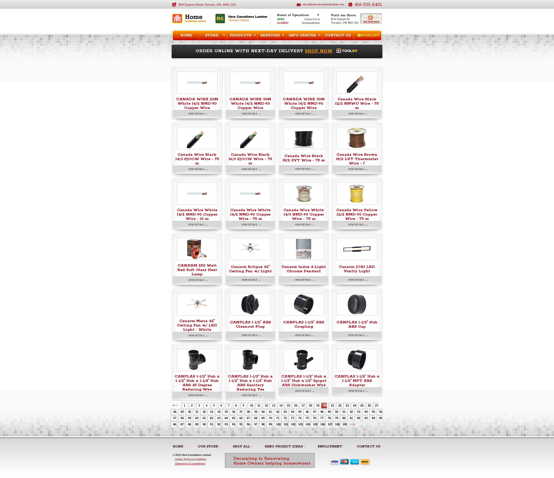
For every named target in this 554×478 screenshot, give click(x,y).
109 (344, 424)
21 (332, 405)
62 (211, 418)
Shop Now (319, 51)
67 (248, 418)
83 (365, 418)
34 (218, 411)
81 (351, 418)
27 (376, 405)
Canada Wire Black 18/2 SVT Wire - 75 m (303, 158)
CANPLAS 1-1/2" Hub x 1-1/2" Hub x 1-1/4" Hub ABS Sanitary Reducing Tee (250, 383)
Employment (330, 446)
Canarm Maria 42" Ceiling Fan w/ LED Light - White (197, 325)
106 (322, 424)
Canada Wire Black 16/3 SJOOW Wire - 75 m (250, 158)
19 (317, 405)
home (178, 446)
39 (255, 411)
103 (299, 424)
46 (307, 411)
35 (226, 411)
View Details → (198, 113)
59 (189, 418)
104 (307, 424)
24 (354, 405)
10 (251, 405)
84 (373, 418)
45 (299, 411)
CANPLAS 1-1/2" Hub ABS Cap (357, 324)
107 (329, 424)
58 (182, 418)
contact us (368, 446)
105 (314, 424)
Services (270, 35)
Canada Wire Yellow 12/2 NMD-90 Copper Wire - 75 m (357, 214)
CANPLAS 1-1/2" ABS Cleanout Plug (250, 324)
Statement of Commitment (190, 463)
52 (351, 411)
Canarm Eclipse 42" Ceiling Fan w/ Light (250, 269)
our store (208, 446)
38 (248, 411)
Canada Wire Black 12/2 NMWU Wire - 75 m (357, 103)
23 (347, 405)
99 (270, 424)
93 (226, 424)
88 (189, 424)
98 (262, 424)
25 (361, 405)
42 (277, 411)
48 (321, 411)
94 (233, 424)
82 (358, 418)
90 (204, 424)
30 (189, 411)
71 (277, 418)
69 (262, 418)
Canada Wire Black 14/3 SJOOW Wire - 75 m (197, 158)
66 (240, 418)
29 (182, 411)
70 (270, 418)
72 (285, 418)
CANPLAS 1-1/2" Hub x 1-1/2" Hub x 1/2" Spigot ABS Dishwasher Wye (303, 380)
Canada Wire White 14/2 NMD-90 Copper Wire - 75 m (250, 214)
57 (174, 418)
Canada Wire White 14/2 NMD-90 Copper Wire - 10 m (197, 214)
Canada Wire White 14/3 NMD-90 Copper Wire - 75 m (303, 214)
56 (380, 411)
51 (343, 411)
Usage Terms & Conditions (190, 459)
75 (307, 418)
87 (182, 424)
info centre (302, 35)
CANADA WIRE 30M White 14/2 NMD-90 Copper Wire (250, 103)
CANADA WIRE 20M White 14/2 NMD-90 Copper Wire (197, 103)
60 (196, 418)
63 (218, 418)
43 (285, 411)
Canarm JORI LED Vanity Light (357, 269)
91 (211, 424)
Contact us (338, 35)
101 (285, 424)
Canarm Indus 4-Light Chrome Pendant (303, 269)
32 (204, 411)
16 (295, 405)
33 (211, 411)
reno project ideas (284, 446)
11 (258, 405)
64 (226, 418)
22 (339, 405)
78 (329, 418)
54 (365, 411)
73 (292, 418)
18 (310, 405)
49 (329, 411)
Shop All (241, 446)
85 (380, 418)
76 (314, 418)
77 (321, 418)
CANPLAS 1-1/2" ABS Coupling (303, 324)
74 (299, 418)
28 (174, 411)
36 (233, 411)
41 (270, 411)
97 (255, 424)
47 (314, 411)
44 (292, 411)
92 (218, 424)
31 (196, 411)
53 (358, 411)
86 (174, 424)
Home (186, 35)
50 (336, 411)
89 (196, 424)
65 (233, 418)
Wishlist (370, 35)
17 (302, 405)
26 (369, 405)
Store (211, 35)
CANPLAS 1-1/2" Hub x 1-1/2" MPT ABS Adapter (357, 380)
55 (373, 411)
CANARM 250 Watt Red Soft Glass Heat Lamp (197, 269)
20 (325, 405)
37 (240, 411)
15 (288, 405)
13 (273, 405)
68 (255, 418)
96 (248, 424)
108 (336, 424)
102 (292, 424)
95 (240, 424)
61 (204, 418)
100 (277, 424)
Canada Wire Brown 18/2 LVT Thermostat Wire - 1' (357, 158)
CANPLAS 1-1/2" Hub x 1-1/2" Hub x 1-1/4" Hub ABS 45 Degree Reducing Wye (197, 383)
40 (262, 411)
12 (266, 405)
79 (336, 418)
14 (280, 405)
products (240, 35)
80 (343, 418)
